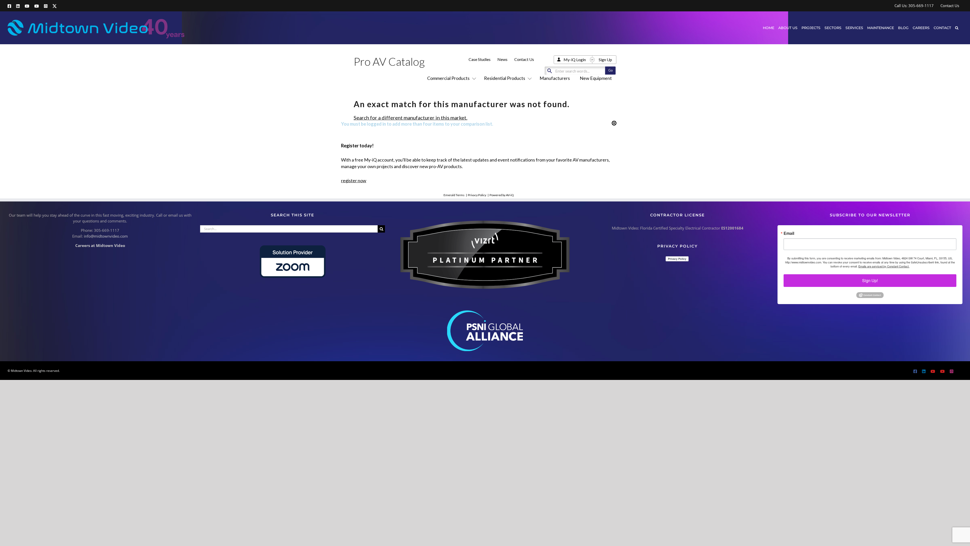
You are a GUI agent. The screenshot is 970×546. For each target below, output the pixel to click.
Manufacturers (555, 78)
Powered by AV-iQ (502, 195)
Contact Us (524, 59)
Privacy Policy (477, 195)
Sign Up (605, 59)
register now (353, 180)
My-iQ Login (575, 59)
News (502, 59)
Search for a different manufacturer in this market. (410, 118)
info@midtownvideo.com (106, 236)
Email (789, 233)
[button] (956, 27)
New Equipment (596, 78)
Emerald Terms (454, 195)
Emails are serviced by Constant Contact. (883, 266)
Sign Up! (870, 280)
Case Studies (480, 59)
